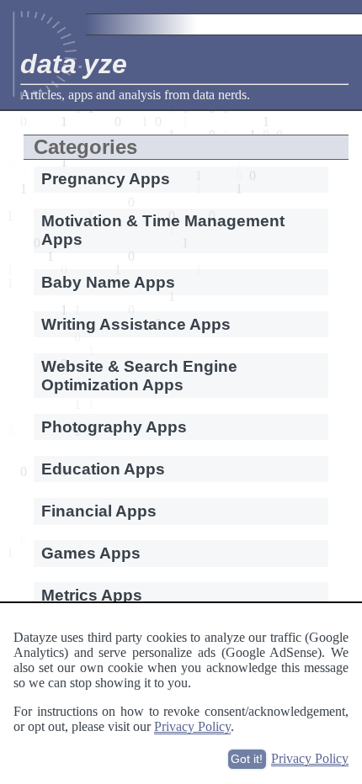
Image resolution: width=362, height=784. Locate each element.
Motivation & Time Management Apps (163, 230)
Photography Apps (114, 427)
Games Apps (91, 553)
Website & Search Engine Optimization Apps (139, 376)
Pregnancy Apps (105, 179)
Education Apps (103, 469)
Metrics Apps (91, 595)
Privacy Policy (192, 726)
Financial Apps (99, 511)
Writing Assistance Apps (136, 324)
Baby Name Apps (108, 282)
